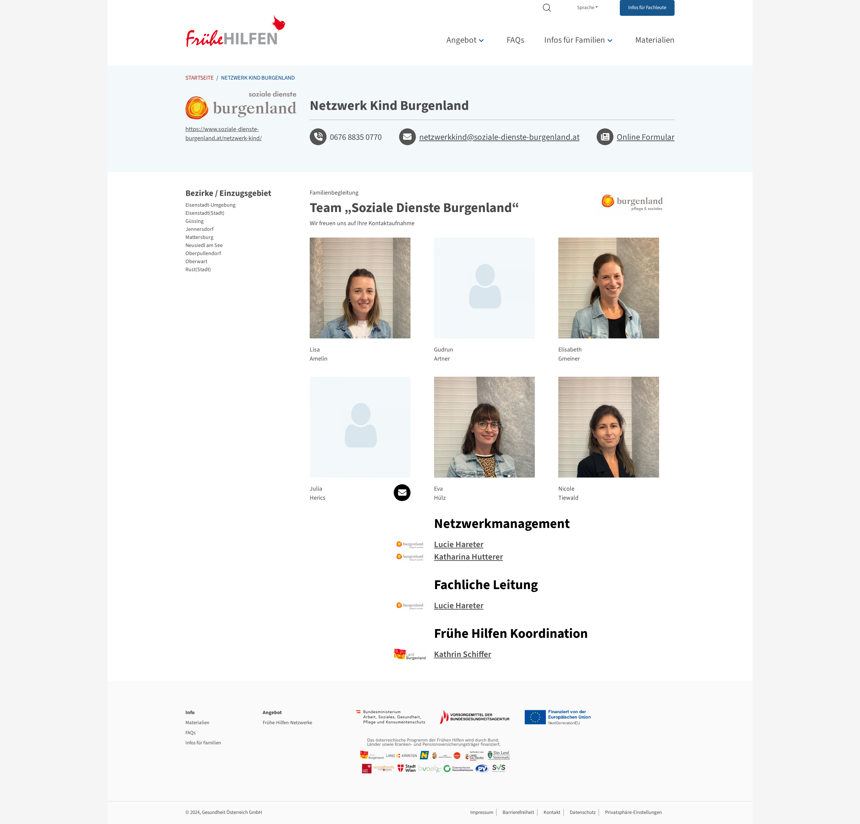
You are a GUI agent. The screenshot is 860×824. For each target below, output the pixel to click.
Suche (547, 8)
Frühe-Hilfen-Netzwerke (287, 722)
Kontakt (552, 812)
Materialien (655, 40)
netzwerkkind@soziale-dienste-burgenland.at (499, 137)
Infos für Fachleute (647, 7)
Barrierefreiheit (518, 812)
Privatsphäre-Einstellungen (633, 812)
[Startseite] (235, 31)
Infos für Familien (574, 40)
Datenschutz (583, 812)
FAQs (515, 40)
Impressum (481, 812)
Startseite (199, 78)
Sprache (585, 7)
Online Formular (646, 137)
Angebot (461, 40)
